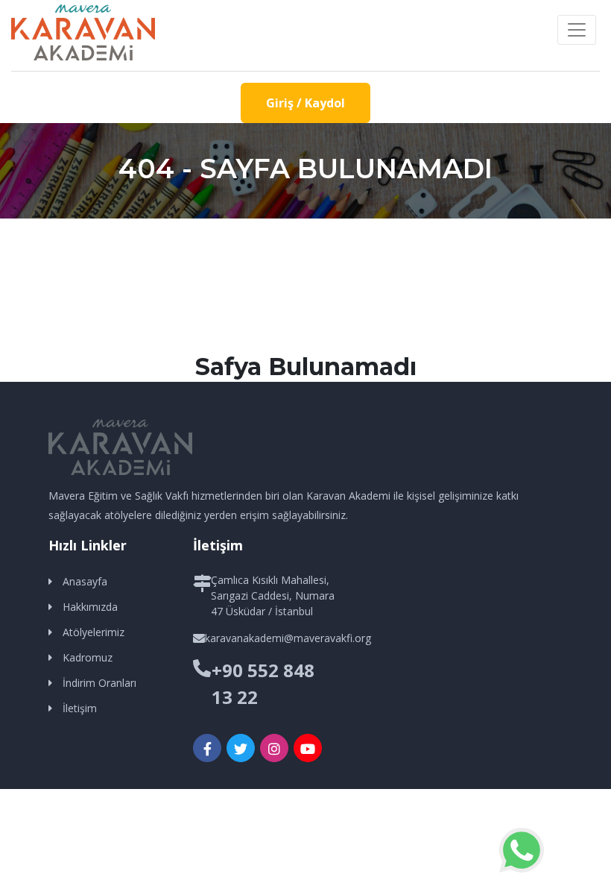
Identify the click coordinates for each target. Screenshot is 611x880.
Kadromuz (88, 657)
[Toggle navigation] (576, 30)
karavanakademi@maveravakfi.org (288, 638)
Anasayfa (85, 581)
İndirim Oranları (99, 683)
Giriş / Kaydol (305, 103)
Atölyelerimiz (93, 632)
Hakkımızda (90, 607)
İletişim (80, 708)
